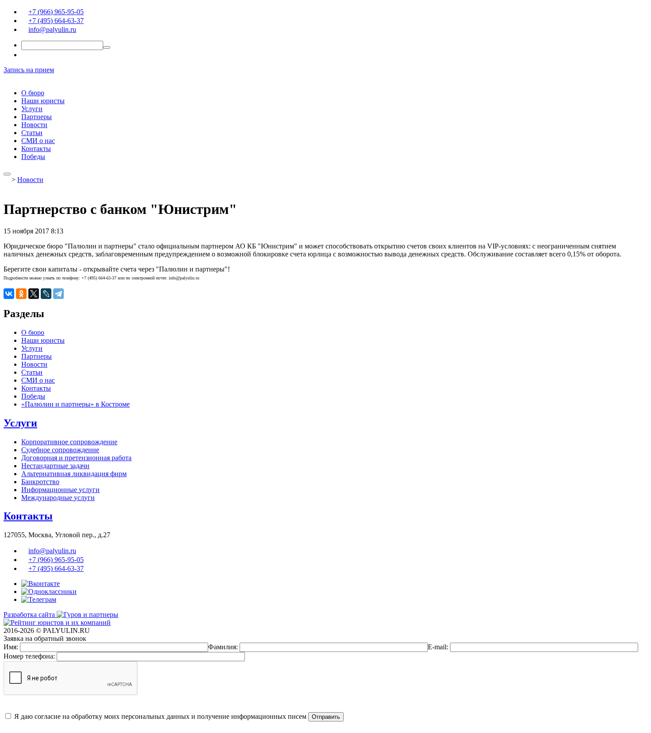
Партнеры (36, 116)
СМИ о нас (38, 140)
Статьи (32, 132)
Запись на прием (29, 70)
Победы (33, 156)
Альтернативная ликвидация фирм (74, 473)
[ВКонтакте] (9, 293)
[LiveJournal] (46, 293)
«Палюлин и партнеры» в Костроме (75, 404)
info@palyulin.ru (52, 29)
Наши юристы (43, 101)
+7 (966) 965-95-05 (56, 12)
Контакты (36, 148)
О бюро (32, 93)
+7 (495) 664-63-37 (56, 20)
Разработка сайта (30, 614)
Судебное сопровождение (60, 450)
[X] (33, 293)
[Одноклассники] (21, 293)
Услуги (32, 108)
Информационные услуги (60, 489)
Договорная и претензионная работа (76, 458)
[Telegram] (58, 293)
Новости (34, 124)
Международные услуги (58, 497)
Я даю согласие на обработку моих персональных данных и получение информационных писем (159, 716)
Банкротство (40, 481)
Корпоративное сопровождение (69, 442)
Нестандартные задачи (55, 465)
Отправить (326, 717)
